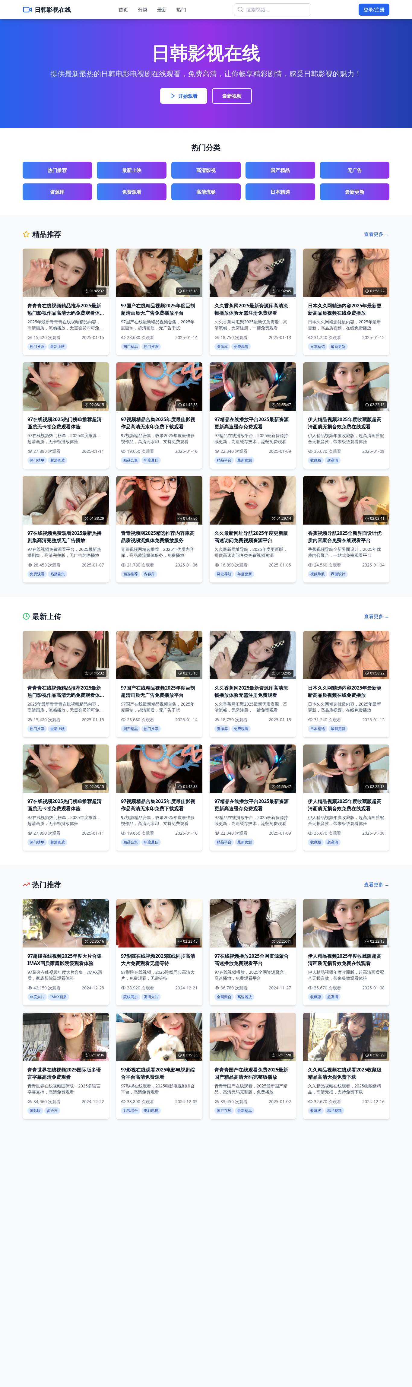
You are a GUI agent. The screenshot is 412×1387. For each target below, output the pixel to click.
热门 (181, 9)
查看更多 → (376, 234)
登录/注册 (374, 9)
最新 (162, 9)
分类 (142, 9)
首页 (123, 9)
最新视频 (232, 96)
